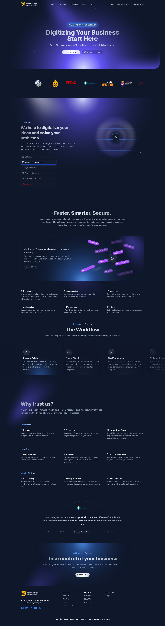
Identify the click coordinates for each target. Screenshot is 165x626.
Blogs (93, 5)
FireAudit (87, 602)
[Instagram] (31, 607)
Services (63, 5)
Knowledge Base (69, 606)
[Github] (39, 607)
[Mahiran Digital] (30, 4)
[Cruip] (30, 593)
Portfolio (74, 5)
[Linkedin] (26, 607)
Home (53, 5)
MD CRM (87, 599)
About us (66, 596)
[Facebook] (22, 607)
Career (65, 602)
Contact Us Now (71, 52)
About (84, 5)
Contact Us (82, 575)
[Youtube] (35, 607)
